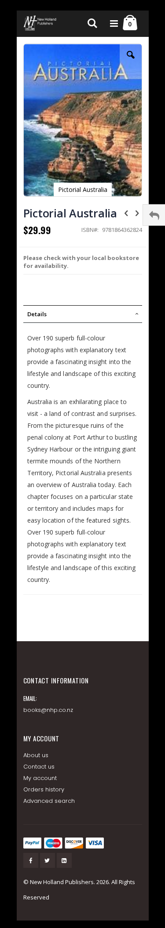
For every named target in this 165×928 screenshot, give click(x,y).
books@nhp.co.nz (48, 710)
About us (36, 755)
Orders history (44, 789)
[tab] (82, 314)
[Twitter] (47, 860)
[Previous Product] (126, 212)
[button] (131, 61)
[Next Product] (137, 212)
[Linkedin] (64, 860)
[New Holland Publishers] (41, 23)
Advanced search (49, 801)
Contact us (39, 766)
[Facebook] (30, 860)
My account (40, 778)
